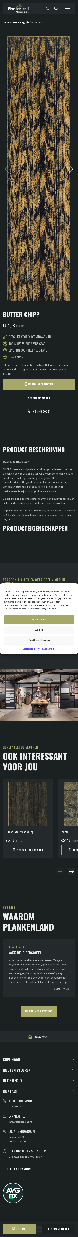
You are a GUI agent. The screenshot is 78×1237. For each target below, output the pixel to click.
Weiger (39, 630)
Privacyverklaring (45, 648)
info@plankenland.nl (20, 1121)
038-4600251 (41, 411)
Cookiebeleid (29, 648)
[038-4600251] (48, 8)
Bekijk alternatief (41, 384)
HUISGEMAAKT (42, 1037)
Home (6, 22)
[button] (70, 169)
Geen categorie (20, 22)
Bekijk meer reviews (39, 1011)
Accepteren (39, 619)
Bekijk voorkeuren (39, 640)
